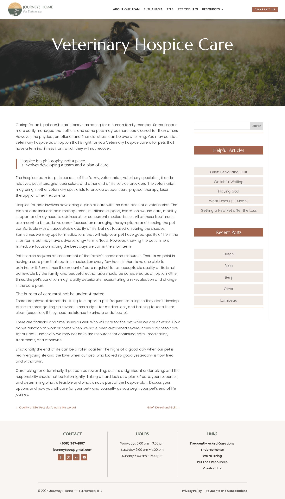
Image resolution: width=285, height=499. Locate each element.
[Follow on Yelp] (76, 457)
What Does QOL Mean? (229, 201)
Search (256, 126)
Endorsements (212, 449)
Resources (211, 9)
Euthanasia (153, 9)
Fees (170, 9)
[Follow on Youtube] (84, 457)
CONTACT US (265, 9)
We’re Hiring (212, 456)
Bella (229, 265)
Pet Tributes (188, 9)
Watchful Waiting (229, 181)
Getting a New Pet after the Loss (229, 210)
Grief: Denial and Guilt (228, 172)
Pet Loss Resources (212, 462)
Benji (228, 277)
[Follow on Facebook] (61, 457)
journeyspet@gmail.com (72, 449)
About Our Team (126, 9)
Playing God (228, 191)
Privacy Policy (192, 491)
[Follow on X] (69, 457)
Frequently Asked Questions (212, 443)
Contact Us (212, 468)
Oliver (228, 288)
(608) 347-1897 (72, 443)
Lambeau (228, 300)
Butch (229, 254)
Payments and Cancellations (226, 491)
